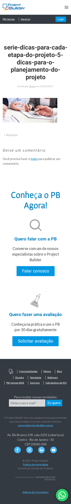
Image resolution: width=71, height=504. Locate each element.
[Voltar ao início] (14, 7)
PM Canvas (9, 19)
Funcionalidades (28, 371)
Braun (32, 86)
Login (61, 19)
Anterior (12, 135)
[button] (66, 7)
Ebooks (19, 377)
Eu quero (54, 403)
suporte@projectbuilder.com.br (35, 425)
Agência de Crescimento (35, 492)
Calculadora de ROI (56, 383)
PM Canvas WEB (15, 383)
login (34, 159)
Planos (47, 371)
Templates (35, 377)
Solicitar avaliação (35, 341)
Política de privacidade (35, 464)
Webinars (52, 377)
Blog (59, 371)
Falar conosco (35, 271)
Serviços (25, 19)
